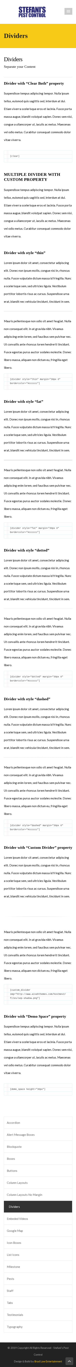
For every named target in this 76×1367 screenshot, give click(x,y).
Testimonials (15, 1314)
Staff (10, 1290)
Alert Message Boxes (21, 1134)
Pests (10, 1278)
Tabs (10, 1302)
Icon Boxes (14, 1242)
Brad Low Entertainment (48, 1361)
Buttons (12, 1170)
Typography (15, 1326)
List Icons (13, 1254)
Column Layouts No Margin (24, 1194)
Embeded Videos (17, 1218)
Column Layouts (17, 1182)
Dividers (14, 1206)
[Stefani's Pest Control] (32, 11)
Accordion (13, 1122)
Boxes (11, 1158)
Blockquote (14, 1146)
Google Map (15, 1230)
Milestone (13, 1266)
